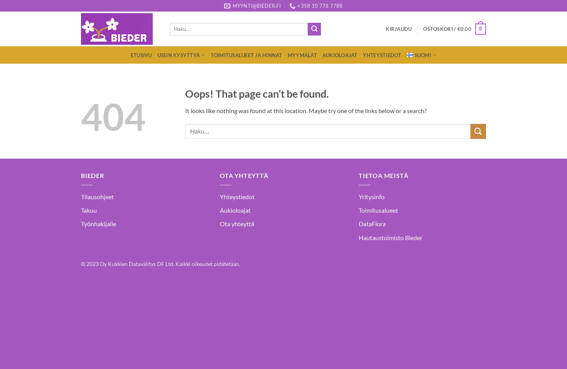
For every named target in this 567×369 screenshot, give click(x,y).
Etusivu (141, 55)
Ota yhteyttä (237, 223)
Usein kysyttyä (178, 55)
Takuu (89, 210)
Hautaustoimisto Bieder (390, 237)
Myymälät (302, 55)
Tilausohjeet (97, 196)
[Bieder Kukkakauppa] (119, 29)
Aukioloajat (340, 55)
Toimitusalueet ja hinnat (246, 55)
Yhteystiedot (382, 55)
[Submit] (314, 29)
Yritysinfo (372, 196)
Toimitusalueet (378, 210)
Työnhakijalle (98, 223)
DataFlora (372, 223)
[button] (399, 29)
